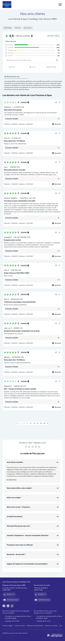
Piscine (17, 28)
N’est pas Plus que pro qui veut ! (18, 526)
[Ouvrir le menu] (60, 4)
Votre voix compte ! (14, 497)
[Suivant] (47, 423)
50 (41, 423)
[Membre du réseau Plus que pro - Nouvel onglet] (54, 635)
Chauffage (7, 28)
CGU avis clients (20, 625)
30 (37, 423)
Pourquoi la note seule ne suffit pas (20, 545)
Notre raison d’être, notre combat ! (19, 488)
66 (44, 423)
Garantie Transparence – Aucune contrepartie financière (27, 535)
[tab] (30, 67)
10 (30, 423)
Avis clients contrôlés (15, 462)
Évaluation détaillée (11, 119)
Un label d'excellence (15, 516)
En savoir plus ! (11, 479)
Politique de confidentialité (35, 625)
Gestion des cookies (51, 625)
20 (34, 423)
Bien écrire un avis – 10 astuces (18, 507)
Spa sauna (28, 28)
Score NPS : (52, 35)
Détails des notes (51, 67)
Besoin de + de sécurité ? (16, 554)
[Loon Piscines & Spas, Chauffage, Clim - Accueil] (7, 4)
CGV (60, 625)
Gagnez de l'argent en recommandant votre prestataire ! (27, 564)
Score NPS (12, 67)
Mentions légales (8, 625)
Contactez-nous (12, 600)
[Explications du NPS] (58, 35)
